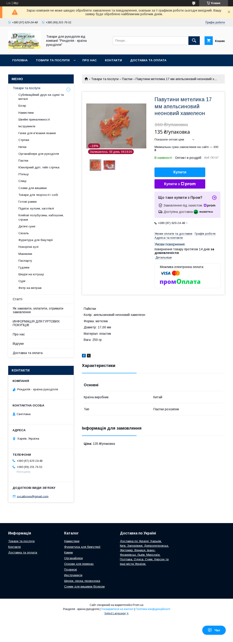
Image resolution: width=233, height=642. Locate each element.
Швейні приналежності (34, 119)
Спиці (22, 181)
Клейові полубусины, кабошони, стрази (41, 217)
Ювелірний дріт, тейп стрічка (38, 167)
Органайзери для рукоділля (38, 153)
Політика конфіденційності (153, 609)
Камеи (68, 552)
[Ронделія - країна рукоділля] (24, 48)
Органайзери (73, 558)
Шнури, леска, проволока (82, 581)
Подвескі (70, 569)
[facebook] (84, 356)
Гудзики (23, 267)
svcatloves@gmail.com (32, 496)
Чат (217, 630)
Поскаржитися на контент (117, 609)
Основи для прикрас (79, 564)
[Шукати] (194, 40)
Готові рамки (27, 201)
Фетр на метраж (30, 288)
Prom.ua (138, 605)
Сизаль (23, 233)
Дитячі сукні (26, 226)
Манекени (25, 254)
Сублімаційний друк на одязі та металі (41, 97)
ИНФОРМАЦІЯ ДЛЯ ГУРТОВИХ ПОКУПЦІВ (36, 323)
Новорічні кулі (28, 246)
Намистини (26, 112)
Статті (17, 299)
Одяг (22, 281)
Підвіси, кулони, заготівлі (36, 208)
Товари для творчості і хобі (38, 195)
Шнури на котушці (31, 274)
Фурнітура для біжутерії (35, 240)
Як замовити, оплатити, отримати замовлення (38, 310)
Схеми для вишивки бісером (84, 586)
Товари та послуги (53, 60)
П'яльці (23, 174)
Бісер (22, 105)
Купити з (172, 184)
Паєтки (127, 79)
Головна (20, 60)
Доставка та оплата (148, 60)
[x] (89, 356)
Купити (179, 172)
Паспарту (25, 260)
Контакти (113, 60)
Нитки (22, 147)
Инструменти (73, 575)
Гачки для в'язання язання (37, 133)
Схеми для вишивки (32, 188)
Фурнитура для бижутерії (82, 547)
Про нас (89, 60)
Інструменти (26, 126)
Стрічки (23, 140)
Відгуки (18, 343)
